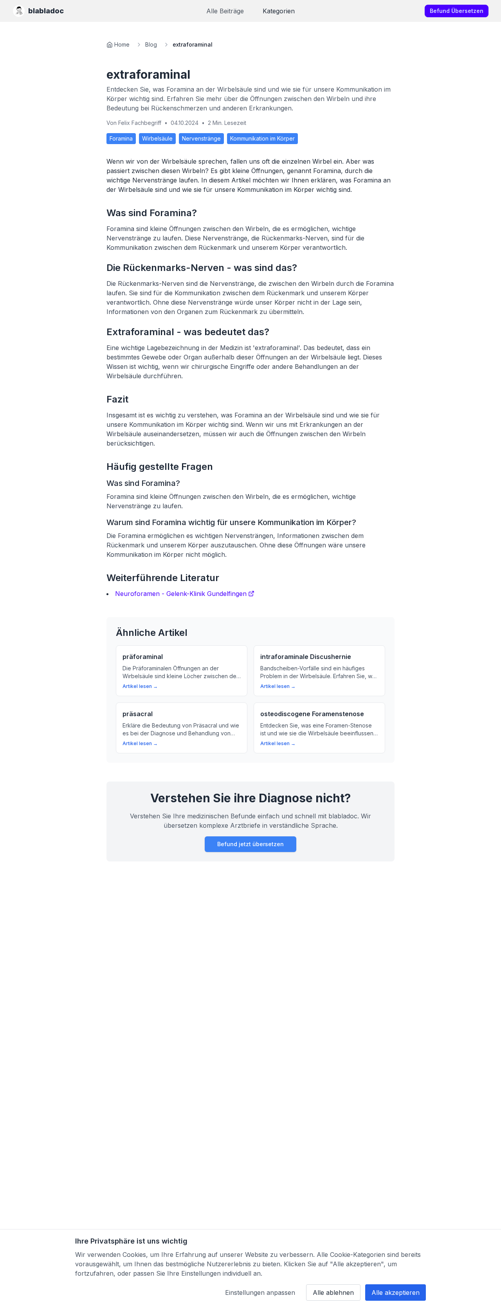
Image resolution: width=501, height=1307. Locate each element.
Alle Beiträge (225, 11)
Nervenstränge (201, 138)
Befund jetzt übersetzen (250, 844)
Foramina (121, 138)
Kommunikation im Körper (262, 138)
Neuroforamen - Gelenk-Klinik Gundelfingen (181, 594)
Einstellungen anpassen (260, 1292)
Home (122, 44)
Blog (151, 44)
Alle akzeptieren (395, 1292)
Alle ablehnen (333, 1292)
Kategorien (279, 11)
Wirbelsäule (157, 138)
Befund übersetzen (456, 10)
